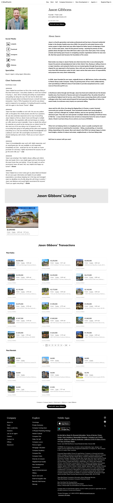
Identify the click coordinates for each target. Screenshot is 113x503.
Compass (39, 402)
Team (8, 425)
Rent (52, 2)
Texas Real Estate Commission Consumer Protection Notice (74, 479)
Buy (47, 2)
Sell (56, 2)
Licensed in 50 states (64, 495)
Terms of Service (91, 435)
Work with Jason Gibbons (57, 24)
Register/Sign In (106, 2)
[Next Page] (69, 345)
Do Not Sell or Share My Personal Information (72, 435)
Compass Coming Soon (39, 428)
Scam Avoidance (68, 437)
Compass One (36, 436)
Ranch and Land (37, 476)
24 (66, 345)
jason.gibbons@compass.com (57, 17)
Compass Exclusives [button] (65, 2)
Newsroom (10, 445)
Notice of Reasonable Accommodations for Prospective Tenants (75, 485)
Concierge (35, 422)
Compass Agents (48, 402)
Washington (57, 402)
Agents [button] (93, 2)
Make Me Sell (36, 439)
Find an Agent (36, 445)
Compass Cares (37, 456)
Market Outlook (37, 433)
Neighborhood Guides (39, 462)
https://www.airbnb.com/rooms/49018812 (78, 119)
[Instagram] (105, 417)
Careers (9, 436)
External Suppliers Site (39, 478)
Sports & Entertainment (39, 470)
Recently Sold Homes (38, 481)
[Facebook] (105, 421)
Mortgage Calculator (38, 447)
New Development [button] (81, 2)
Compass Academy (38, 450)
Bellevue (64, 402)
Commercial (36, 467)
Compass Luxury (37, 442)
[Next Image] (36, 217)
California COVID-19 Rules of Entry (94, 439)
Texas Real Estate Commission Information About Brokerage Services (76, 477)
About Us (10, 422)
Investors (10, 431)
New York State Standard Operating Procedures (71, 484)
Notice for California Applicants (73, 439)
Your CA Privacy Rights (67, 441)
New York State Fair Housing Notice (67, 482)
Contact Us (10, 439)
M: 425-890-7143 (53, 21)
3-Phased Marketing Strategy (41, 431)
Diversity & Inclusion (38, 459)
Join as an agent (12, 433)
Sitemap (34, 484)
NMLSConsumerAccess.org (87, 493)
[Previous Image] (8, 217)
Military (34, 473)
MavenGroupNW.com (61, 86)
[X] (105, 425)
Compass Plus (36, 453)
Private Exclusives (37, 425)
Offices (9, 442)
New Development (38, 464)
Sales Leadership (12, 428)
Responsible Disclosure (80, 437)
